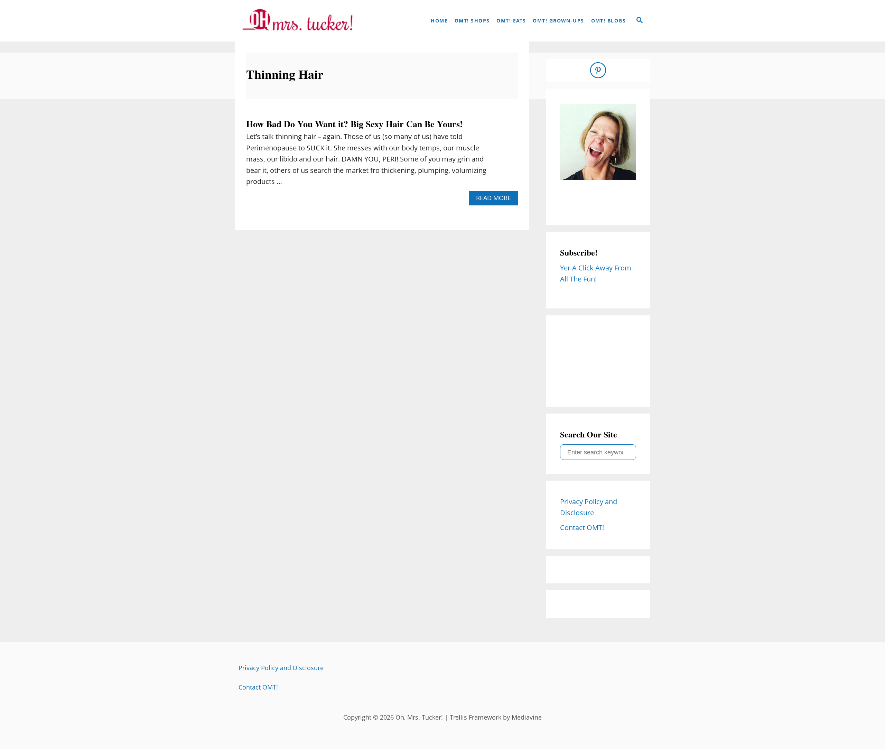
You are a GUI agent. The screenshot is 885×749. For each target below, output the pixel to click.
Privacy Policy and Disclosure (281, 668)
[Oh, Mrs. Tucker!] (297, 20)
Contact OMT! (258, 687)
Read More (496, 199)
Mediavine (527, 717)
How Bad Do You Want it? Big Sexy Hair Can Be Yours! (354, 123)
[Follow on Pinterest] (598, 70)
